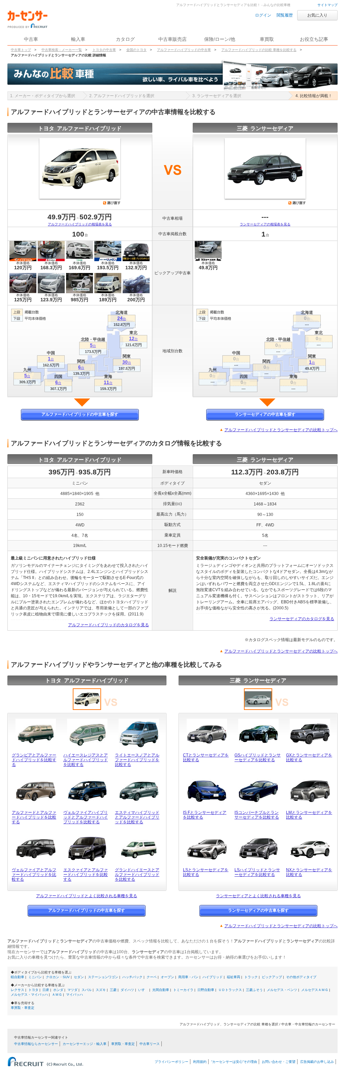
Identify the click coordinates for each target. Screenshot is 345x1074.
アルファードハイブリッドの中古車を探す (79, 414)
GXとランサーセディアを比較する (309, 757)
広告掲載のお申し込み (317, 1062)
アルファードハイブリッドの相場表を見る (80, 224)
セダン (79, 977)
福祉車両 (233, 977)
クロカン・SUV (58, 977)
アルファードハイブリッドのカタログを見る (108, 625)
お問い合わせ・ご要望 (278, 1062)
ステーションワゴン (103, 977)
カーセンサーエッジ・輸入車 (84, 1044)
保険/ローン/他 (219, 39)
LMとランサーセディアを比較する (309, 815)
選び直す (112, 202)
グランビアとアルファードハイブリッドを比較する (34, 760)
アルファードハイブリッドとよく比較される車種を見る (86, 895)
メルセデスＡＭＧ (314, 990)
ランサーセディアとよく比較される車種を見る (258, 895)
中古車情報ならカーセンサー (36, 1044)
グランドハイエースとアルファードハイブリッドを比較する (137, 875)
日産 (45, 990)
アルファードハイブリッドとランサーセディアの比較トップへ (281, 430)
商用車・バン (188, 977)
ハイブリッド (212, 977)
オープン (167, 977)
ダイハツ (127, 990)
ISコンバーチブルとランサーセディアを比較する (256, 815)
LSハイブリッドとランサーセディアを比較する (257, 872)
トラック (251, 977)
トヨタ (33, 990)
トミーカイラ (183, 990)
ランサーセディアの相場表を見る (265, 224)
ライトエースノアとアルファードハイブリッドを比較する (137, 760)
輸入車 (78, 39)
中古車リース (149, 1044)
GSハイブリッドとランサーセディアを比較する (257, 757)
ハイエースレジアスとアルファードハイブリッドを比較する (85, 760)
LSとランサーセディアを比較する (205, 872)
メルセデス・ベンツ (282, 990)
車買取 (267, 39)
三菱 (113, 990)
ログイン (263, 15)
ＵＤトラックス (230, 990)
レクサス (17, 990)
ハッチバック (132, 977)
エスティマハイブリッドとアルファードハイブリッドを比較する (137, 817)
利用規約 (200, 1062)
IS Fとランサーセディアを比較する (204, 815)
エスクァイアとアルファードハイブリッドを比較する (85, 875)
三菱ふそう (254, 990)
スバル (87, 990)
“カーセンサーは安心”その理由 (234, 1062)
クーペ (152, 977)
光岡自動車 (160, 990)
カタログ (125, 39)
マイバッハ (74, 994)
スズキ (101, 990)
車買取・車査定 (22, 1008)
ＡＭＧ (57, 994)
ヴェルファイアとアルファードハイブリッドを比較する (34, 875)
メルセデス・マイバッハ (29, 994)
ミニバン (35, 977)
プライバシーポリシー (171, 1062)
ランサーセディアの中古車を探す (265, 414)
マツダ (72, 990)
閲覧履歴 (285, 15)
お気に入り (317, 15)
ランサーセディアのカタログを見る (302, 618)
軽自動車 (17, 977)
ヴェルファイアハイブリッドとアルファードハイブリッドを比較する (85, 817)
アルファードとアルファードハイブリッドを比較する (34, 817)
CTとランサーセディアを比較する (206, 757)
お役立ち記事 (314, 39)
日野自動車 (205, 990)
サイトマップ (327, 5)
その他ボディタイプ (301, 977)
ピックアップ (272, 977)
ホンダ (58, 990)
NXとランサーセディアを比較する (309, 872)
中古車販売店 (172, 39)
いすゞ (143, 990)
